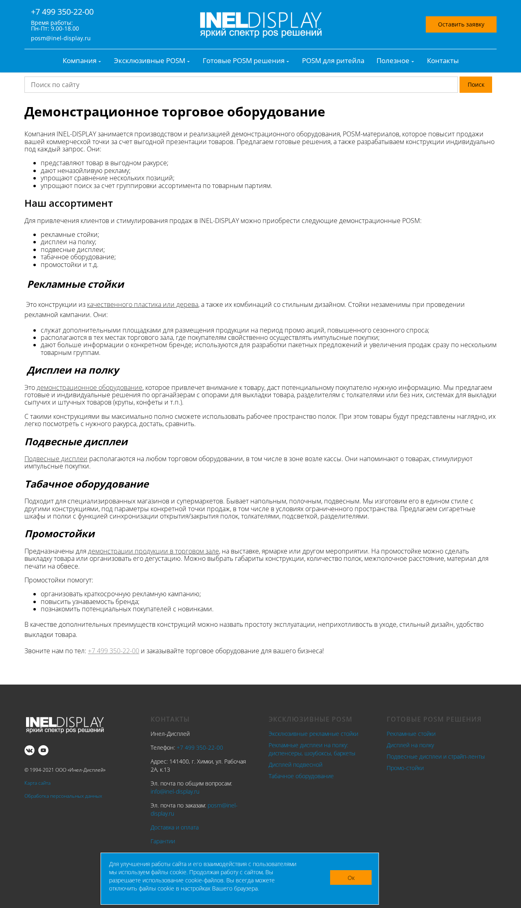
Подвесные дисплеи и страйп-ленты (436, 756)
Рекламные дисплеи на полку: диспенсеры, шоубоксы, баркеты (312, 749)
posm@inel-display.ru (61, 38)
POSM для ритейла (333, 60)
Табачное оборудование (301, 776)
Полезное (393, 60)
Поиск (476, 84)
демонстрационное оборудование (89, 387)
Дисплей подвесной (295, 764)
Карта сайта (37, 782)
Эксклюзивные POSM (149, 60)
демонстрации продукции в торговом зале (153, 551)
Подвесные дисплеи (56, 458)
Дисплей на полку (410, 745)
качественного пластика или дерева (142, 304)
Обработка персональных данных (63, 795)
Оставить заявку (461, 24)
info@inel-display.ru (175, 791)
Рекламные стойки (411, 733)
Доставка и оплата (175, 827)
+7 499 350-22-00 (62, 11)
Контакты (443, 60)
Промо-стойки (405, 768)
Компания (79, 60)
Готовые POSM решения (244, 60)
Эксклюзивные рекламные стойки (313, 733)
